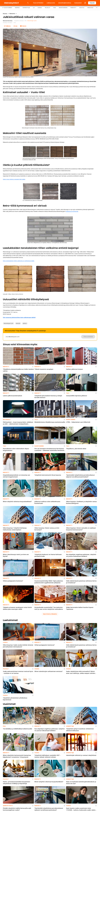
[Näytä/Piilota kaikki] (96, 7)
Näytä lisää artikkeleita (50, 614)
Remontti (12, 13)
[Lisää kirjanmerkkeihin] (33, 367)
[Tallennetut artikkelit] (85, 2)
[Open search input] (28, 2)
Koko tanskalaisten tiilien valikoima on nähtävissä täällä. (18, 261)
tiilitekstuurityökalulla (72, 211)
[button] (8, 323)
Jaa (16, 26)
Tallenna (8, 26)
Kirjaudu (92, 3)
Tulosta (24, 26)
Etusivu (5, 13)
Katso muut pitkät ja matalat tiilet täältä (14, 179)
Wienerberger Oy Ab (32, 20)
